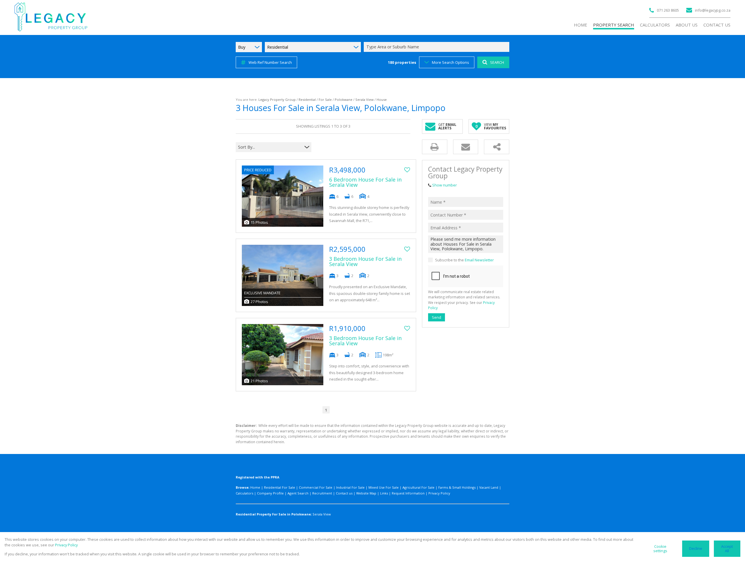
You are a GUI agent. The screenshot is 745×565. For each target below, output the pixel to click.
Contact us (344, 493)
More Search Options (450, 62)
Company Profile (270, 493)
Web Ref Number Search (270, 62)
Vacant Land (488, 487)
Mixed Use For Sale (383, 487)
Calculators (244, 493)
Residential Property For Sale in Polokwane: (274, 514)
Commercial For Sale (315, 487)
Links (384, 493)
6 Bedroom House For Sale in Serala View (365, 182)
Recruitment (322, 493)
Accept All (727, 548)
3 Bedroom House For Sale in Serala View (365, 261)
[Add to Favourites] (407, 170)
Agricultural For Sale (418, 487)
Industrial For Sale (350, 487)
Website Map (366, 493)
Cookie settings (660, 548)
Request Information (408, 493)
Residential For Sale (279, 487)
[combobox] (437, 47)
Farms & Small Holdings (457, 487)
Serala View (364, 99)
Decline (695, 548)
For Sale (325, 99)
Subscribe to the (464, 259)
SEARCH (497, 62)
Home (255, 487)
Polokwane (343, 99)
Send (436, 317)
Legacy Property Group (277, 99)
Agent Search (298, 493)
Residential (307, 99)
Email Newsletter (479, 259)
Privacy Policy (439, 493)
